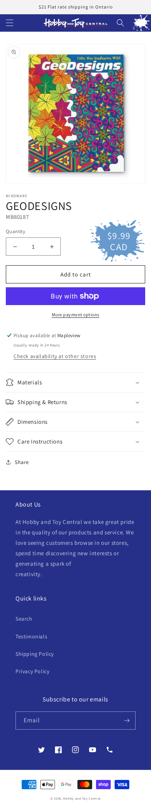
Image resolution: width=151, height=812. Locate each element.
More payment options (76, 314)
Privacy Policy (32, 671)
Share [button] (22, 462)
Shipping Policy (34, 653)
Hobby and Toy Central (82, 798)
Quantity (15, 231)
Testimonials (31, 636)
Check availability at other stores (55, 356)
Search (24, 618)
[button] (9, 22)
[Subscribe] (126, 720)
